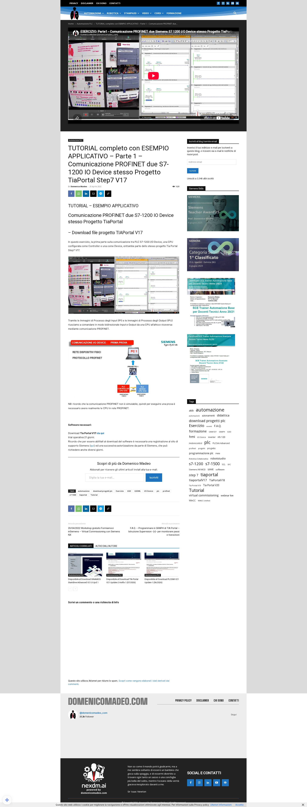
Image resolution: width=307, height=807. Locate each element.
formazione (198, 431)
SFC (229, 464)
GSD (129, 491)
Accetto (239, 804)
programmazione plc (201, 453)
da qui (100, 433)
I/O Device (148, 491)
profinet (166, 491)
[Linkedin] (227, 3)
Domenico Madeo (79, 186)
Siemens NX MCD (197, 469)
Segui (233, 714)
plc (158, 491)
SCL (223, 464)
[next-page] (75, 589)
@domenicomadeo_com (93, 712)
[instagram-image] (82, 736)
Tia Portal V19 (195, 485)
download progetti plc (102, 491)
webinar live (227, 495)
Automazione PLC (85, 23)
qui (92, 445)
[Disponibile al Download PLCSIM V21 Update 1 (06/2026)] (162, 565)
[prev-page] (70, 589)
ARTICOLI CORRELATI (81, 546)
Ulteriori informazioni (221, 804)
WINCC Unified (204, 501)
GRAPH (222, 432)
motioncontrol (195, 443)
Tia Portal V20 (211, 485)
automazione (84, 491)
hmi (192, 436)
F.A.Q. (217, 426)
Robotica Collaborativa (198, 459)
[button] (235, 13)
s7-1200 (196, 464)
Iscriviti (154, 477)
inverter (212, 437)
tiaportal (83, 495)
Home (71, 23)
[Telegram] (101, 193)
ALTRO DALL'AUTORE (106, 546)
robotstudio (218, 458)
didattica (223, 415)
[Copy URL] (108, 193)
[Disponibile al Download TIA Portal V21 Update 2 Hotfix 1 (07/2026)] (123, 565)
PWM (218, 453)
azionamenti (208, 415)
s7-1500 (73, 495)
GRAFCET (213, 432)
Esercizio (120, 491)
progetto (211, 448)
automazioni (194, 416)
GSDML (137, 491)
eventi (209, 426)
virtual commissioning (204, 495)
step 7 (193, 475)
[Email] (93, 193)
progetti (201, 448)
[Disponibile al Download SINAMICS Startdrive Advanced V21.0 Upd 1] (85, 565)
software (220, 469)
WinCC (192, 500)
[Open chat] (7, 800)
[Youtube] (232, 3)
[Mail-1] (237, 3)
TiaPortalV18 (217, 480)
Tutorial (94, 495)
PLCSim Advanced (221, 443)
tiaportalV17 (198, 480)
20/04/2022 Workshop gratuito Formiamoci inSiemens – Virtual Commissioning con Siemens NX (94, 531)
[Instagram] (223, 3)
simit (210, 469)
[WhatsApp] (78, 193)
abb (191, 410)
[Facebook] (218, 3)
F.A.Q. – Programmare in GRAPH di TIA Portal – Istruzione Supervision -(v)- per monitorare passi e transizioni (153, 531)
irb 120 (221, 436)
